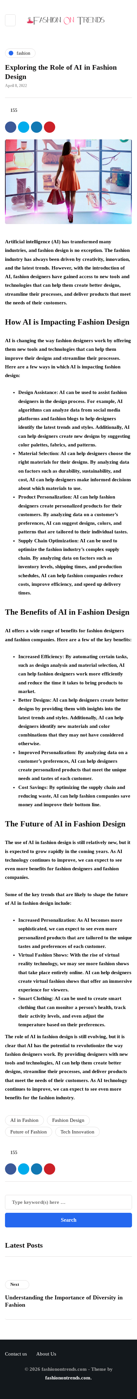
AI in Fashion (24, 1120)
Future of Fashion (28, 1131)
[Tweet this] (23, 127)
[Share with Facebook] (10, 127)
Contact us (16, 1354)
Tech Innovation (77, 1131)
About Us (46, 1354)
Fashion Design (68, 1120)
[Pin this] (49, 127)
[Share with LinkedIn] (36, 127)
